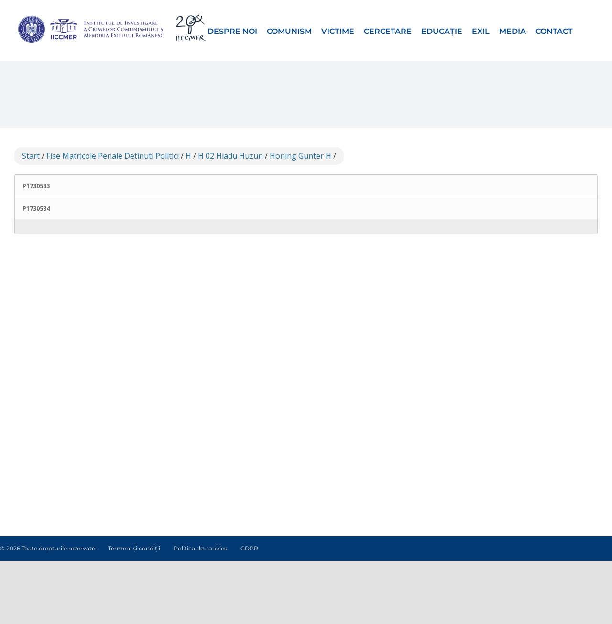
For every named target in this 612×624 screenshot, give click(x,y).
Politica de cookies (200, 548)
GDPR (249, 548)
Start (31, 156)
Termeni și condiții (134, 548)
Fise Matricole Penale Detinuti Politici (112, 156)
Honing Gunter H (300, 156)
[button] (585, 30)
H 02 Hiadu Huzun (230, 156)
